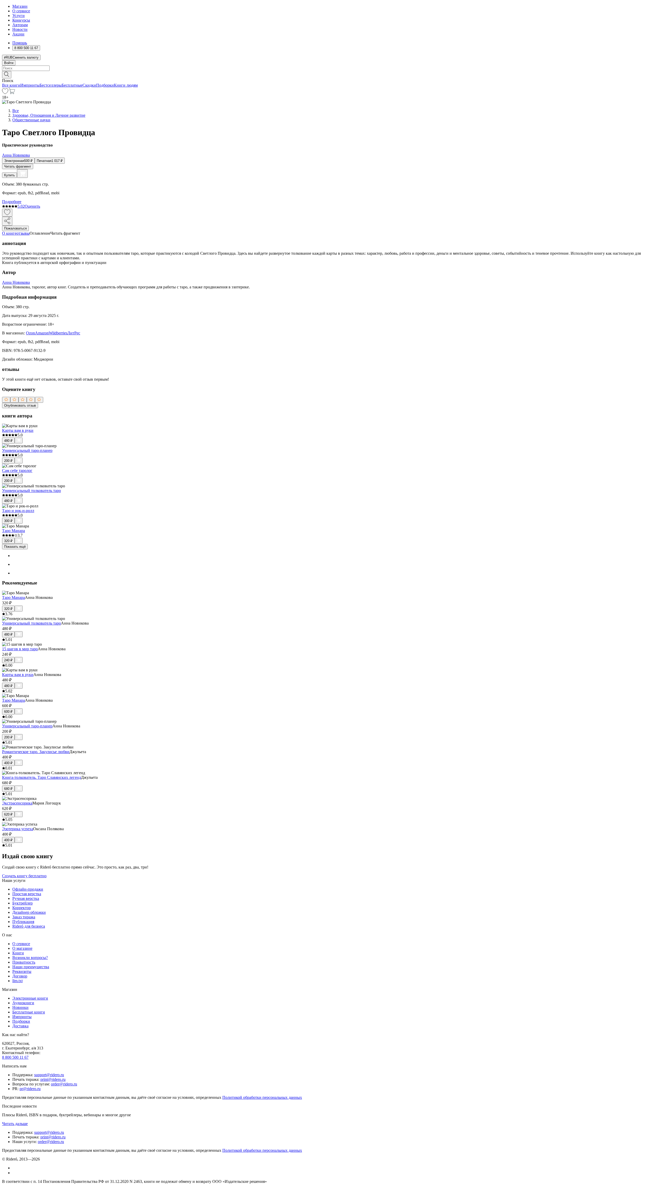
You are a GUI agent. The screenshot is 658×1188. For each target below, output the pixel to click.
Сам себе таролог (17, 470)
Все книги (11, 85)
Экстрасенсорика (17, 803)
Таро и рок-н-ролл (18, 510)
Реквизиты (21, 971)
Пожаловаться (15, 228)
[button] (329, 74)
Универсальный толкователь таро (31, 490)
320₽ (8, 541)
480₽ (8, 441)
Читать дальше (15, 1123)
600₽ (8, 712)
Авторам (20, 25)
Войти (8, 63)
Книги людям (126, 85)
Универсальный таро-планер (27, 450)
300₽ (8, 521)
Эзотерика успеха (17, 829)
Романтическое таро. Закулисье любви (35, 752)
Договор (19, 976)
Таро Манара (13, 530)
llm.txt (17, 981)
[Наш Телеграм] (14, 1173)
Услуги (18, 15)
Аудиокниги (23, 1003)
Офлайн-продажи (27, 889)
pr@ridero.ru (30, 1088)
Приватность (23, 962)
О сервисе (21, 11)
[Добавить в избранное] (7, 213)
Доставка (20, 1026)
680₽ (8, 789)
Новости (20, 29)
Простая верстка (26, 894)
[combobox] (329, 68)
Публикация (23, 921)
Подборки (105, 85)
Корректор (21, 908)
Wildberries (58, 333)
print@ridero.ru (53, 1079)
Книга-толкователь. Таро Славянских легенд (41, 777)
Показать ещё (15, 547)
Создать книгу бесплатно (24, 876)
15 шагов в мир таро (20, 649)
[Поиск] (6, 74)
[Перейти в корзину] (11, 92)
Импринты (30, 85)
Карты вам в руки (17, 430)
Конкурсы (21, 20)
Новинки (20, 1007)
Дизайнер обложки (29, 912)
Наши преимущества (30, 967)
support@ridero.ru (49, 1075)
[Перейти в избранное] (5, 92)
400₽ (8, 763)
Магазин (20, 6)
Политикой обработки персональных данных (262, 1097)
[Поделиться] (7, 221)
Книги (18, 953)
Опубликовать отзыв (20, 405)
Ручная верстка (25, 898)
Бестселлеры (51, 85)
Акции (18, 34)
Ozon (30, 333)
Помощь (19, 43)
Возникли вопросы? (30, 957)
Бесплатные (72, 85)
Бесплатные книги (28, 1012)
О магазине (22, 948)
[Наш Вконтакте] (15, 1168)
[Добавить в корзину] (22, 173)
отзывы (23, 233)
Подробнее (11, 201)
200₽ (8, 461)
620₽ (8, 814)
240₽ (8, 660)
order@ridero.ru (64, 1084)
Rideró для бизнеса (28, 926)
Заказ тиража (23, 917)
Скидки (89, 85)
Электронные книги (30, 998)
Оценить (32, 206)
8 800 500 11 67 (15, 1057)
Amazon (42, 333)
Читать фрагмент (17, 166)
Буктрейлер (22, 903)
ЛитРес (73, 333)
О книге (9, 233)
